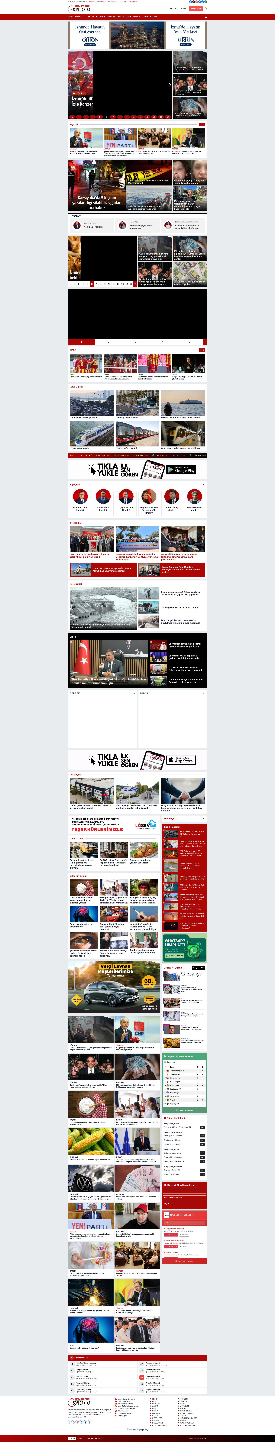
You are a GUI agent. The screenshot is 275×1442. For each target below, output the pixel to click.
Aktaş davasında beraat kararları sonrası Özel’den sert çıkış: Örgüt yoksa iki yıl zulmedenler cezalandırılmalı (120, 153)
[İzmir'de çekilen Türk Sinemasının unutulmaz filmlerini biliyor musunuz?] (149, 622)
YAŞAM (73, 1120)
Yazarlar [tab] (76, 216)
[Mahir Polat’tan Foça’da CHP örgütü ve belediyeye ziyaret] (154, 138)
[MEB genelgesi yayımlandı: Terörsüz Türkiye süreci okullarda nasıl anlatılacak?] (137, 1104)
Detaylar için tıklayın (184, 1110)
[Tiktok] (85, 1422)
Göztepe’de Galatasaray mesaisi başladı (86, 377)
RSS (73, 1438)
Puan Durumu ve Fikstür (126, 1408)
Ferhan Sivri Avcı (182, 222)
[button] (71, 85)
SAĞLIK (73, 1271)
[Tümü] (204, 485)
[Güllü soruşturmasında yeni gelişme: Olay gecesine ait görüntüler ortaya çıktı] (91, 1029)
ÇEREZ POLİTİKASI (159, 1425)
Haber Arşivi (122, 1416)
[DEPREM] (134, 693)
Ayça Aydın (134, 222)
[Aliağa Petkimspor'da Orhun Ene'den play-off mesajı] (188, 363)
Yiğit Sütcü (88, 222)
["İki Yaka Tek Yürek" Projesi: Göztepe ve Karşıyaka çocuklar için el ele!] (158, 669)
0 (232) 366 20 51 (172, 1235)
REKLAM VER (157, 1423)
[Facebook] (70, 1422)
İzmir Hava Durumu (125, 1401)
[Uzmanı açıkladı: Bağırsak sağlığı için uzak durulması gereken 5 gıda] (91, 1255)
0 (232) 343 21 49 (172, 1246)
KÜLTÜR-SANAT (186, 1411)
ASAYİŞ (91, 17)
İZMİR (70, 17)
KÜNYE (184, 9)
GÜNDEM (111, 17)
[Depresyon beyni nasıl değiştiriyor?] (91, 1330)
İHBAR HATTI (80, 17)
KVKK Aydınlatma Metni (188, 1425)
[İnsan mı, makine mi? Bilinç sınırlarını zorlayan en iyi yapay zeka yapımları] (149, 593)
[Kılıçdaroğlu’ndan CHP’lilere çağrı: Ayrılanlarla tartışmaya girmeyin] (86, 138)
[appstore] (132, 1430)
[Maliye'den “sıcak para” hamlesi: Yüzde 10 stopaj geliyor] (137, 1178)
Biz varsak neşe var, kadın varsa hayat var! (188, 226)
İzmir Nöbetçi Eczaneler (126, 1399)
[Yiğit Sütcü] (77, 225)
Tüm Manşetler (123, 1411)
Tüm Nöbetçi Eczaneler (185, 1261)
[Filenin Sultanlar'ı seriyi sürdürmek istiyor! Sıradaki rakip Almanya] (120, 363)
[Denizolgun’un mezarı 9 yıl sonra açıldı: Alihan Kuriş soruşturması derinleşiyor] (91, 1067)
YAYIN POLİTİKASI (187, 1423)
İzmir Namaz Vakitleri (125, 1404)
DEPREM (75, 693)
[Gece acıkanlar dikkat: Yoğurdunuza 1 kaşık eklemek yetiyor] (91, 1104)
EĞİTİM (119, 1120)
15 (168, 117)
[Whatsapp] (89, 1422)
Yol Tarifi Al (185, 1235)
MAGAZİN (137, 17)
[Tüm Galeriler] (204, 584)
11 (140, 117)
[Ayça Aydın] (122, 225)
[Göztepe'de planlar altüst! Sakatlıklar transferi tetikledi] (154, 363)
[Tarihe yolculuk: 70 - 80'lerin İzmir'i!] (149, 607)
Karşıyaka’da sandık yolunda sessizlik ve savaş (98, 226)
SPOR (128, 17)
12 (147, 117)
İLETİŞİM (173, 9)
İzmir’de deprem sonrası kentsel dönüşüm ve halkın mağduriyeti (143, 226)
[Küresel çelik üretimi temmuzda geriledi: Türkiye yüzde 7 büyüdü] (91, 1292)
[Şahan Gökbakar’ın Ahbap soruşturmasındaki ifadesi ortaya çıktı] (137, 1216)
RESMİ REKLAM (150, 17)
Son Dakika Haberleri (125, 1413)
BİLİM (72, 1345)
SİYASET (120, 17)
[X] (74, 1422)
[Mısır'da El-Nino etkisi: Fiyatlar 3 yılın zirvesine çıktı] (91, 1141)
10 (133, 117)
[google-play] (143, 1430)
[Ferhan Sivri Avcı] (168, 225)
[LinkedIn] (81, 1422)
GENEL (155, 1401)
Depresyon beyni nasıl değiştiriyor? (84, 1348)
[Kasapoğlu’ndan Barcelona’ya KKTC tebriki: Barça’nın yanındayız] (188, 138)
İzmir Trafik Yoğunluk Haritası (128, 1406)
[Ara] (206, 8)
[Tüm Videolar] (204, 637)
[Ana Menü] (206, 16)
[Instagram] (77, 1422)
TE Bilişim (203, 1438)
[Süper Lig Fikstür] (204, 1118)
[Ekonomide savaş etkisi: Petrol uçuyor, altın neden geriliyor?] (158, 645)
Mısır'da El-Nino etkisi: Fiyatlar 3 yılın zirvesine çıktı (90, 1159)
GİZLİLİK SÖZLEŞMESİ (188, 1418)
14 (161, 117)
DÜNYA (144, 693)
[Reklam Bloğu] (137, 35)
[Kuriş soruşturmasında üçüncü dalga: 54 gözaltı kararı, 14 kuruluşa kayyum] (137, 1330)
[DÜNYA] (204, 693)
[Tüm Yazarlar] (204, 216)
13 (154, 117)
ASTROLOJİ (184, 1406)
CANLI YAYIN (196, 9)
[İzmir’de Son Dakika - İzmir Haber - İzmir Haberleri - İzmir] (79, 9)
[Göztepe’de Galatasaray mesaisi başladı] (86, 363)
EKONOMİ (100, 17)
